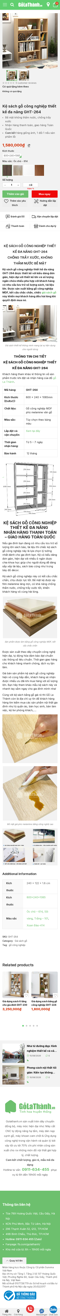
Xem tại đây (33, 431)
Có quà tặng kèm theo (15, 86)
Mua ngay (44, 194)
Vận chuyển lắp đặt (47, 216)
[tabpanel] (15, 992)
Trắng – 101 (41, 918)
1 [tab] (23, 1026)
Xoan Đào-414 (36, 925)
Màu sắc (7, 161)
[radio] (12, 155)
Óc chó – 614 (35, 911)
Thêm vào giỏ (15, 194)
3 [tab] (30, 1026)
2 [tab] (26, 1026)
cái (30, 184)
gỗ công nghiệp (17, 945)
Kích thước (8, 151)
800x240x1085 (36, 897)
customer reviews (26, 82)
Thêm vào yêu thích (17, 202)
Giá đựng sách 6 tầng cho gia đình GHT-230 (14, 1003)
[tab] (12, 5)
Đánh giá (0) (17, 216)
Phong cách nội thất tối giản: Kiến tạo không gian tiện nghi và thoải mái (41, 1070)
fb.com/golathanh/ (29, 1244)
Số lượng (7, 179)
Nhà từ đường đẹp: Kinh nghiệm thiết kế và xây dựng (42, 1048)
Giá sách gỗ (21, 940)
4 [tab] (33, 1026)
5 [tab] (37, 1026)
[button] (14, 1260)
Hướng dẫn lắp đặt (47, 202)
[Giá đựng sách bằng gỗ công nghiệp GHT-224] (44, 985)
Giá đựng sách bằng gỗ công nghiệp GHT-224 (44, 1003)
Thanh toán (17, 226)
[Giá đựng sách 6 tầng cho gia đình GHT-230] (15, 985)
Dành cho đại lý (47, 226)
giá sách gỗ (49, 292)
